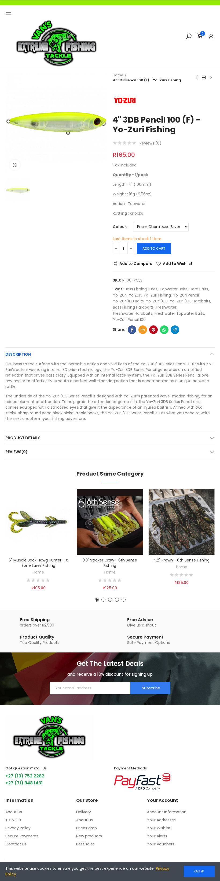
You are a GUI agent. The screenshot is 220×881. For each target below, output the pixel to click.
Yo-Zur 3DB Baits (128, 301)
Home (38, 572)
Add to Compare (135, 263)
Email (142, 329)
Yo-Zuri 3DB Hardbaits (190, 301)
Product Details (23, 438)
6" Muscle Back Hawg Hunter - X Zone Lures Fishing (38, 562)
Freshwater (166, 307)
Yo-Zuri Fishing (157, 295)
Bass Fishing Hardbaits (133, 307)
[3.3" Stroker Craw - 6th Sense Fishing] (110, 522)
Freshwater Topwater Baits (179, 313)
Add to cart (153, 248)
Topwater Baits (174, 289)
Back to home (204, 77)
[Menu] (8, 12)
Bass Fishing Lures (141, 289)
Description (18, 354)
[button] (97, 600)
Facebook (132, 329)
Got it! (199, 871)
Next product (211, 77)
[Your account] (211, 36)
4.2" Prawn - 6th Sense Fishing (181, 560)
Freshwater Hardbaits (132, 313)
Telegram (175, 329)
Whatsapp (164, 329)
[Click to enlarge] (14, 165)
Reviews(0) (16, 451)
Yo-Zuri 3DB (157, 301)
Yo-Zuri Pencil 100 (129, 319)
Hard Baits (199, 289)
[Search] (188, 36)
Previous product (197, 77)
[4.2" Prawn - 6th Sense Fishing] (181, 522)
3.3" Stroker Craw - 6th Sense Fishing (110, 562)
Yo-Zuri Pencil (186, 295)
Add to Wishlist (178, 263)
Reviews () (151, 143)
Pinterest (153, 329)
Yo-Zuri (120, 295)
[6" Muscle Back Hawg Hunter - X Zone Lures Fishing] (38, 522)
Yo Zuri (135, 295)
